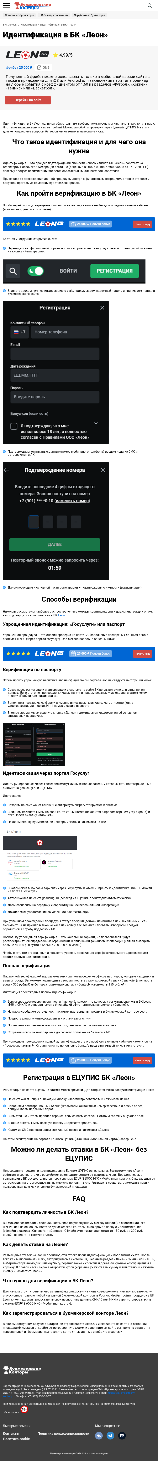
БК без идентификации (54, 15)
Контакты (11, 1433)
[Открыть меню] (6, 5)
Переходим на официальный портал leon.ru (39, 248)
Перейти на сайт (27, 100)
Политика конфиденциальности (63, 1433)
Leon (61, 615)
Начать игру (142, 224)
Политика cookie (16, 1439)
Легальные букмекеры (19, 15)
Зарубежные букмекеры (89, 15)
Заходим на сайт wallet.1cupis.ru (31, 805)
